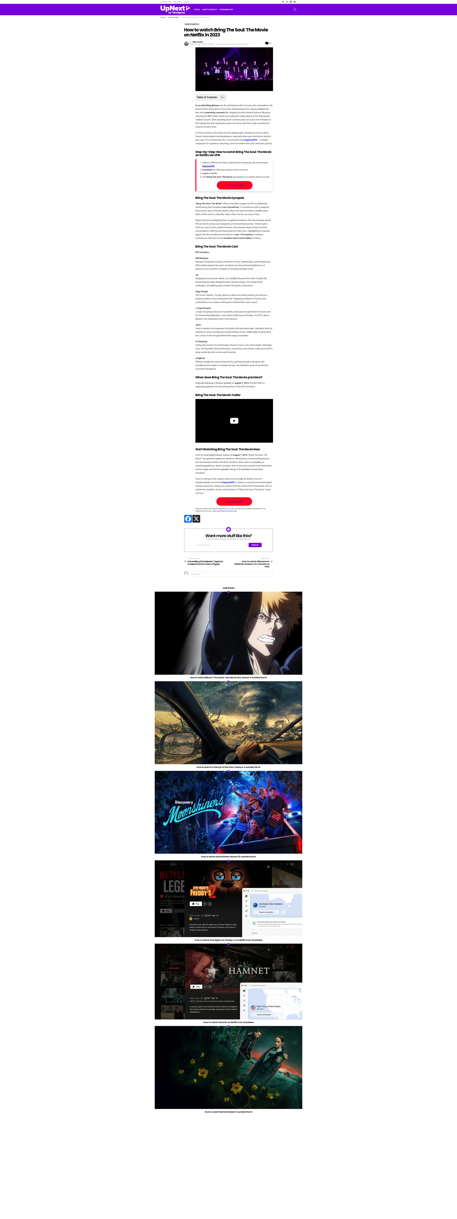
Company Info (166, 2)
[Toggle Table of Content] (221, 97)
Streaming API (226, 9)
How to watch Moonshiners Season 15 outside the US (228, 856)
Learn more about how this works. (224, 511)
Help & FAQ (177, 2)
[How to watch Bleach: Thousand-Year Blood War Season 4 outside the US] (228, 633)
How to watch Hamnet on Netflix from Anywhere (228, 1022)
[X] (196, 519)
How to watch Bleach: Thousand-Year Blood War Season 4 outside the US (228, 677)
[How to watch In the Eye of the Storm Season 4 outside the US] (228, 722)
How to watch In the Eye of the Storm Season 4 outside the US (228, 767)
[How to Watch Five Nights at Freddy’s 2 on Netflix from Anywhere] (228, 898)
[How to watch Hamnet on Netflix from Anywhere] (228, 981)
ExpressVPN (251, 140)
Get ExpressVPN (235, 185)
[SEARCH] (295, 9)
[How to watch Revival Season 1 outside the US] (228, 1067)
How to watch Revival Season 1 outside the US (228, 1111)
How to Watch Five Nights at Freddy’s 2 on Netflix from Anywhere (228, 940)
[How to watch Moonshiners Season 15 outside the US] (228, 812)
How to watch (209, 9)
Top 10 (197, 9)
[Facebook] (188, 519)
